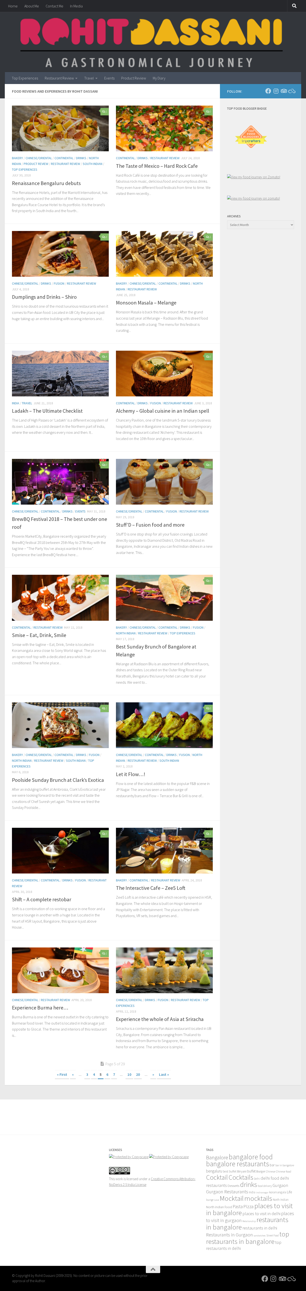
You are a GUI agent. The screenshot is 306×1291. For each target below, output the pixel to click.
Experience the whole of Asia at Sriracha (160, 1019)
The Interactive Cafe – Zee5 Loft (150, 888)
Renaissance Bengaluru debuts (46, 183)
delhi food (270, 1178)
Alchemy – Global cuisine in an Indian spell (162, 410)
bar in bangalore (284, 1165)
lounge (209, 1199)
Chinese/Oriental (39, 158)
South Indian (92, 164)
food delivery (265, 1186)
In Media (76, 6)
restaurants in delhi (259, 1228)
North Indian (126, 633)
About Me (31, 6)
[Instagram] (276, 91)
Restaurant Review (59, 78)
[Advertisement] (265, 253)
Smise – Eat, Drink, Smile (39, 635)
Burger (260, 1171)
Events (109, 78)
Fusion (59, 283)
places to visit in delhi (261, 1213)
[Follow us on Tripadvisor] (283, 91)
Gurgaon (280, 1185)
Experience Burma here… (40, 1007)
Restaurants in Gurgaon (229, 1235)
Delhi (257, 1178)
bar (272, 1165)
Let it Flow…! (130, 774)
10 (129, 1074)
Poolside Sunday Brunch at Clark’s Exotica (58, 780)
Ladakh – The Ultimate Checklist (47, 410)
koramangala (277, 1192)
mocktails (258, 1198)
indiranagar (262, 1192)
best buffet (229, 1171)
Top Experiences (25, 78)
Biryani (241, 1171)
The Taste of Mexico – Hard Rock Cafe (157, 166)
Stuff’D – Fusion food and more (150, 524)
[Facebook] (268, 91)
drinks (248, 1184)
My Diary (159, 78)
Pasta (238, 1206)
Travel (89, 78)
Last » (164, 1074)
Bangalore (217, 1157)
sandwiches (260, 1235)
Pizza (248, 1206)
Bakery (17, 158)
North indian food (219, 1207)
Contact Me (54, 6)
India (15, 403)
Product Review (133, 78)
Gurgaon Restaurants (227, 1192)
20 (138, 1074)
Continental (64, 158)
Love (216, 1199)
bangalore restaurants (237, 1163)
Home (13, 6)
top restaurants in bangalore (247, 1238)
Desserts (233, 1186)
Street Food (272, 1235)
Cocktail (217, 1177)
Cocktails (241, 1177)
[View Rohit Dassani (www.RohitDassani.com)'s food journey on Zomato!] (253, 177)
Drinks (81, 158)
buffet (251, 1171)
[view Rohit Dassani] (253, 198)
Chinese (270, 1171)
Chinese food (283, 1171)
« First (62, 1074)
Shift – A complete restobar (41, 899)
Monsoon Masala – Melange (146, 302)
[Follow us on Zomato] (291, 91)
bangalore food (251, 1156)
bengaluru (214, 1171)
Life (289, 1192)
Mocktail (232, 1198)
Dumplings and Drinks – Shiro (44, 296)
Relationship (249, 1221)
